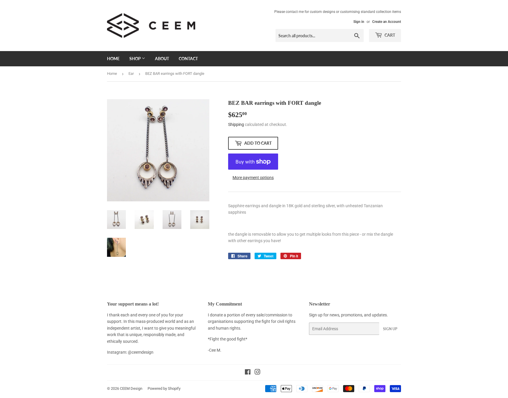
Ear (131, 73)
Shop (135, 58)
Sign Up (390, 329)
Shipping (236, 124)
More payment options (253, 177)
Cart (389, 35)
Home (113, 58)
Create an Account (386, 22)
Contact (188, 58)
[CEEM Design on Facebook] (248, 372)
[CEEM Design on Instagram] (257, 372)
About (162, 58)
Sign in (358, 22)
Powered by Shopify (164, 388)
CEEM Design (131, 388)
